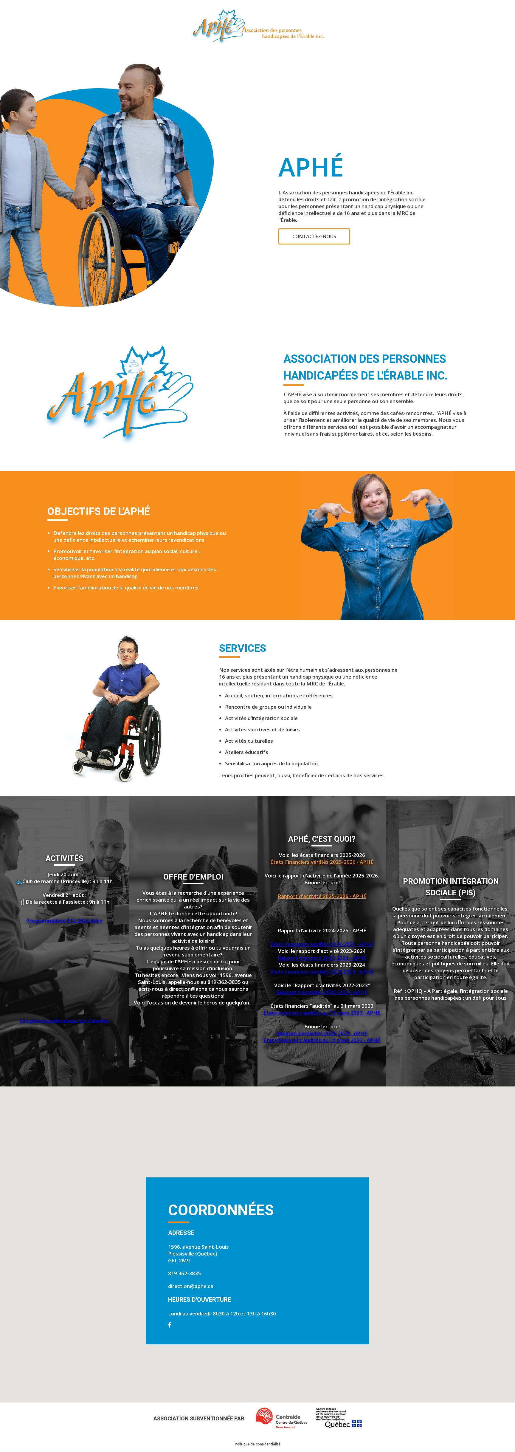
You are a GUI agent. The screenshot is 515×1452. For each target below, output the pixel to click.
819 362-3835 (184, 1273)
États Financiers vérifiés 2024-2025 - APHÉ (321, 944)
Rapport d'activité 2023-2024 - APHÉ (322, 957)
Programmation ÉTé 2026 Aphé (64, 920)
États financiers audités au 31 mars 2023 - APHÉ (321, 1012)
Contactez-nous (314, 236)
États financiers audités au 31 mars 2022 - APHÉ (321, 1040)
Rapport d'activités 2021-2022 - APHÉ (321, 1033)
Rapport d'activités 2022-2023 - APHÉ (321, 992)
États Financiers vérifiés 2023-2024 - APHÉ (321, 971)
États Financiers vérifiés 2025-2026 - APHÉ (321, 861)
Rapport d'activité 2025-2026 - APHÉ (322, 896)
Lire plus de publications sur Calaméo (64, 1020)
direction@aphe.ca (190, 1286)
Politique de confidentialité (257, 1444)
